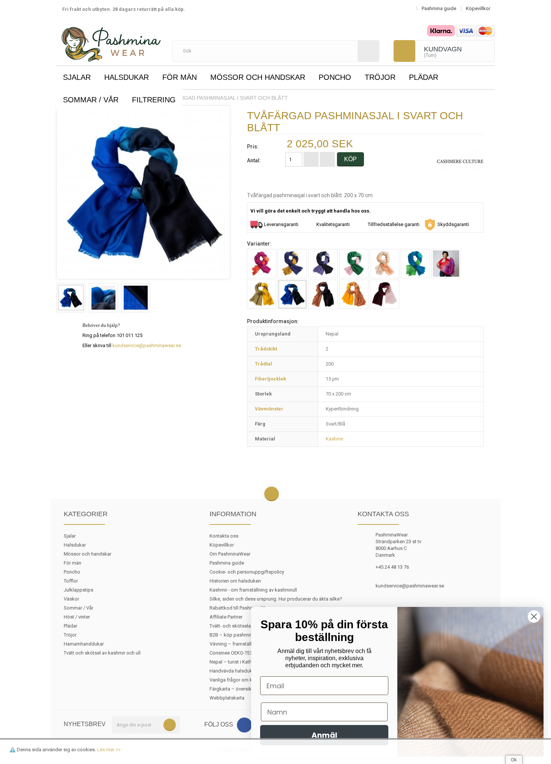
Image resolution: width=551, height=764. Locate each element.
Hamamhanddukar (84, 644)
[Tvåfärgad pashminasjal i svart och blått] (71, 297)
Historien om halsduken (235, 581)
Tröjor (380, 77)
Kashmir (334, 439)
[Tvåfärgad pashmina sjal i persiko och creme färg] (384, 263)
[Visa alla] (460, 161)
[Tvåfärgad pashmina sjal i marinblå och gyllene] (292, 263)
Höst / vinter (77, 617)
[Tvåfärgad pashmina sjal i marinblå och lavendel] (323, 263)
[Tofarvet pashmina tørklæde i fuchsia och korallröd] (261, 263)
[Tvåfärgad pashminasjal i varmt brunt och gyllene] (354, 294)
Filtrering (154, 100)
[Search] (368, 51)
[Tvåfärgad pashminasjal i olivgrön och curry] (261, 294)
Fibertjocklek (270, 379)
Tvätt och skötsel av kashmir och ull (102, 653)
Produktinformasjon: (273, 321)
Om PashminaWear (230, 554)
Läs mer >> (109, 749)
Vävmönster (269, 409)
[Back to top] (271, 494)
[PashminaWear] (111, 40)
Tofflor (71, 581)
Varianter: (259, 244)
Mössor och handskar (257, 77)
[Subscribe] (169, 725)
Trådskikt (266, 349)
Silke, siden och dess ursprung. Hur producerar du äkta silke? (276, 599)
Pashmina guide (227, 563)
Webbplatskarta (227, 698)
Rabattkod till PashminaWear (241, 608)
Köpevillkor (222, 545)
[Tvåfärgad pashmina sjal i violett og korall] (446, 263)
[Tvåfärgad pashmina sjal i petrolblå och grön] (415, 263)
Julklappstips (78, 590)
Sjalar (77, 77)
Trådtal (263, 364)
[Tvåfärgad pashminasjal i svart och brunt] (323, 294)
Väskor (71, 599)
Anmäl (324, 735)
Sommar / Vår (90, 100)
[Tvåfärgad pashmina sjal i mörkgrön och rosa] (354, 263)
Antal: (254, 160)
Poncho (335, 77)
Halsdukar (126, 77)
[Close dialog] (534, 616)
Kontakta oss (224, 536)
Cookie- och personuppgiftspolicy (247, 572)
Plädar (423, 77)
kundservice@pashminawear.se (146, 345)
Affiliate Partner (226, 617)
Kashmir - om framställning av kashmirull (253, 590)
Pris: (253, 147)
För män (179, 77)
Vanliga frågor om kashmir (238, 680)
